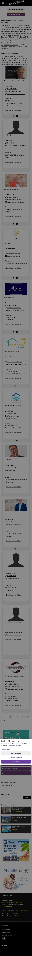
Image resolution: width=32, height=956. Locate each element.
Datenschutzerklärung (14, 745)
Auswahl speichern (16, 757)
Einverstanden (16, 761)
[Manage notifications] (4, 938)
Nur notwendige (16, 753)
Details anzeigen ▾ (6, 749)
